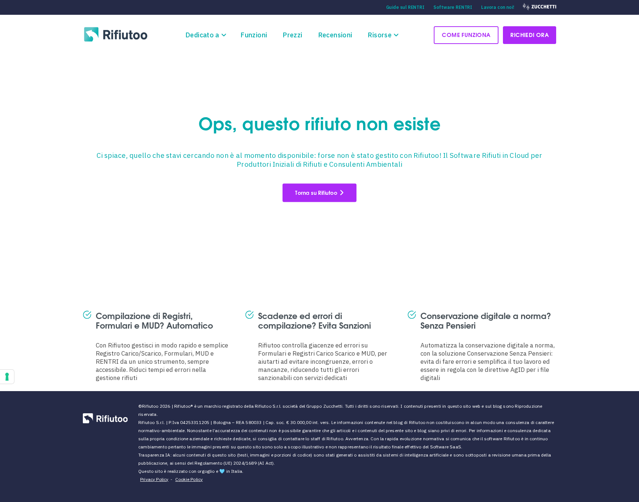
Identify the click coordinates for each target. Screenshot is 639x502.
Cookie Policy (189, 479)
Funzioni (253, 35)
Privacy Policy (154, 479)
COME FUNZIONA (466, 34)
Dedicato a (202, 35)
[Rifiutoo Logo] (116, 34)
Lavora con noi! (497, 7)
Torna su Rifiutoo (316, 193)
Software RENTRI (452, 7)
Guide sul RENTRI (405, 7)
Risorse (380, 35)
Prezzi (292, 35)
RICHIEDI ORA (529, 34)
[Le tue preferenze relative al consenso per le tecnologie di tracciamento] (7, 377)
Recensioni (335, 35)
